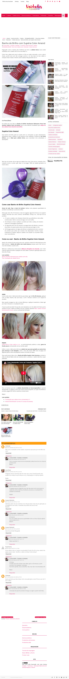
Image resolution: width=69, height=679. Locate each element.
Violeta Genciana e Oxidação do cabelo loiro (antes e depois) (61, 99)
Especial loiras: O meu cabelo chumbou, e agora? (61, 75)
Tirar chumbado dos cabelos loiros (11, 258)
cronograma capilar (57, 125)
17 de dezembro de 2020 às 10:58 (18, 588)
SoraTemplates (7, 677)
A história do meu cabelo (54, 153)
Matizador (8, 40)
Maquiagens (58, 15)
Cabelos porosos (52, 139)
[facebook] (45, 1)
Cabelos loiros (16, 15)
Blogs (27, 1)
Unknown (7, 446)
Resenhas (50, 15)
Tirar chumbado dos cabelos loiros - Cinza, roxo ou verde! (61, 87)
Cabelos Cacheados (52, 134)
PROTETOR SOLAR (61, 144)
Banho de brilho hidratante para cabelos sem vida (14, 256)
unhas (49, 125)
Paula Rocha (8, 547)
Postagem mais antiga (40, 617)
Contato (22, 1)
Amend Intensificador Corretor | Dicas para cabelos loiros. (61, 69)
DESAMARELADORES (29, 38)
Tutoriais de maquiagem (28, 650)
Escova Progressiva (52, 149)
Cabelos (9, 15)
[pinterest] (52, 1)
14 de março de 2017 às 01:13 (17, 539)
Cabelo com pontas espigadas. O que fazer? (61, 92)
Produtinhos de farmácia (28, 640)
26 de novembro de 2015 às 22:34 (14, 471)
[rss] (57, 1)
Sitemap (17, 1)
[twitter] (50, 1)
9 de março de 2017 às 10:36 (12, 548)
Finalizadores (36, 15)
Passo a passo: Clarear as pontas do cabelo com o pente (61, 116)
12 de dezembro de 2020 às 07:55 (14, 577)
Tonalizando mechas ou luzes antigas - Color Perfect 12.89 (61, 64)
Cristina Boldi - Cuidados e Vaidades (18, 457)
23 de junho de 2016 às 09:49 (13, 529)
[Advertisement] (34, 27)
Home (3, 15)
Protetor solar (25, 655)
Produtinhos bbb (26, 642)
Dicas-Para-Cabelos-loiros (17, 47)
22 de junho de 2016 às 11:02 (13, 501)
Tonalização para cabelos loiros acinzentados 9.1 (17, 399)
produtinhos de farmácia (54, 137)
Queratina (60, 139)
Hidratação (43, 15)
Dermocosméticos (26, 15)
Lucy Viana (8, 470)
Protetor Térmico (61, 141)
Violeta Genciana (16, 40)
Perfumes (4, 19)
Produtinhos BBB (59, 132)
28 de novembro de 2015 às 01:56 (18, 486)
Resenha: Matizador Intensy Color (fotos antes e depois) (61, 80)
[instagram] (48, 1)
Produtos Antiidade (52, 151)
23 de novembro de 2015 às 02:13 (18, 459)
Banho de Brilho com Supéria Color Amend (5, 436)
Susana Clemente (9, 500)
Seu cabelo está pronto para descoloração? (6, 423)
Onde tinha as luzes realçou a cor (11, 344)
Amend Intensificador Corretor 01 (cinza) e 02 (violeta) (19, 401)
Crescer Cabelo (51, 144)
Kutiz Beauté (51, 132)
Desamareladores (26, 627)
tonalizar (61, 149)
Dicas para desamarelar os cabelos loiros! (18, 423)
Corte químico (25, 630)
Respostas (9, 456)
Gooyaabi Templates (18, 677)
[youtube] (55, 1)
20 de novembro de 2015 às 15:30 (14, 447)
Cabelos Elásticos (52, 141)
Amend (8, 38)
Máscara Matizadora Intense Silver (28, 423)
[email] (60, 1)
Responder (8, 453)
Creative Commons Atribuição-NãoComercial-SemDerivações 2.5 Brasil (34, 666)
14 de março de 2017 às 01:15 (17, 560)
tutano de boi (62, 151)
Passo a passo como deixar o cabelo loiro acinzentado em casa (61, 104)
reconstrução (51, 130)
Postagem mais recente (7, 617)
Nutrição (58, 130)
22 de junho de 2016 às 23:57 (17, 515)
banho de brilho (15, 38)
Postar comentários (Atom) (12, 619)
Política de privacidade (7, 1)
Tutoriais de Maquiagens (54, 146)
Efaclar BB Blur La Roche (28, 653)
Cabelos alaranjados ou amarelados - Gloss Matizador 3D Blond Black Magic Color (61, 111)
